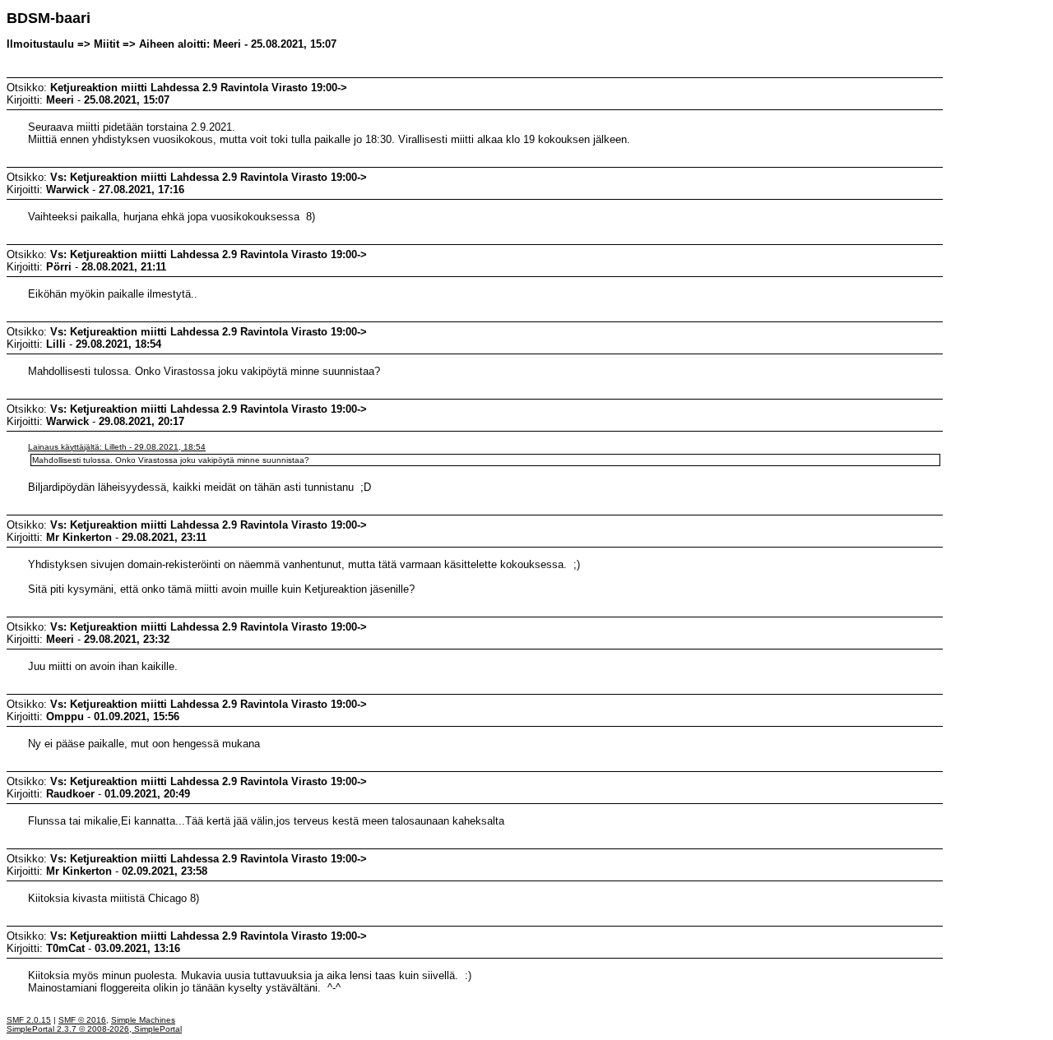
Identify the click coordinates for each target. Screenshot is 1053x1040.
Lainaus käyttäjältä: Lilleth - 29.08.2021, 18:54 (117, 446)
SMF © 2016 (82, 1019)
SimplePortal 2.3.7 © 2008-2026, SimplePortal (94, 1028)
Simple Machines (143, 1019)
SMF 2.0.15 (29, 1019)
